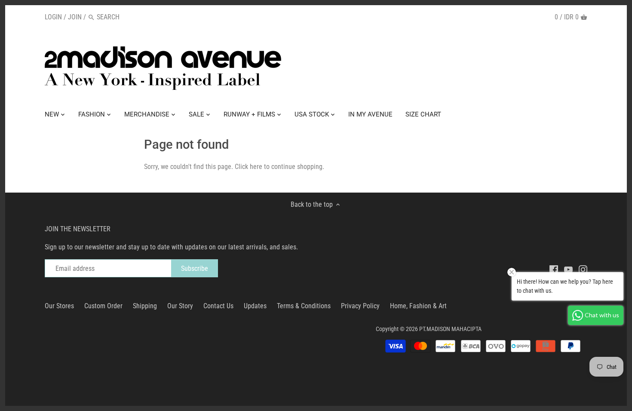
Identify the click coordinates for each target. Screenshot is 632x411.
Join (75, 17)
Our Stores (59, 306)
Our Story (180, 306)
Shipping (145, 306)
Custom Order (103, 306)
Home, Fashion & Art (418, 306)
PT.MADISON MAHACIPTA (450, 329)
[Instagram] (583, 269)
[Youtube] (568, 269)
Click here (248, 167)
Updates (255, 306)
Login (53, 17)
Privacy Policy (360, 306)
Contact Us (218, 306)
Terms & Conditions (304, 306)
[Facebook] (553, 269)
